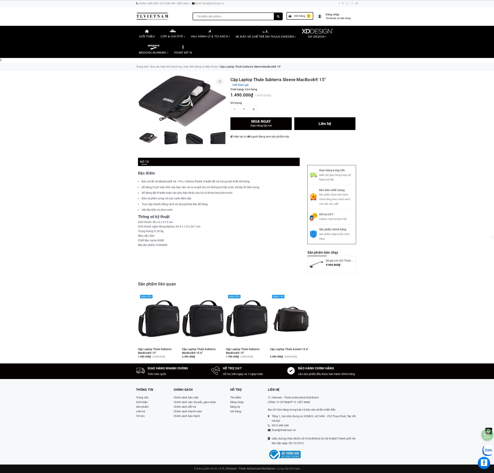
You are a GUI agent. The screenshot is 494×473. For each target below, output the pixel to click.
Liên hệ (140, 411)
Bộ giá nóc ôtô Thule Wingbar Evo (346, 260)
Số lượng (236, 102)
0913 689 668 (280, 425)
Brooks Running (153, 52)
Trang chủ (142, 397)
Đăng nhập (237, 402)
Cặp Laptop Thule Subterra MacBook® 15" (243, 351)
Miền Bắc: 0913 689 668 (161, 3)
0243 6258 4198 (337, 219)
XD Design (316, 36)
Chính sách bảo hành (187, 416)
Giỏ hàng (302, 15)
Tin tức (140, 416)
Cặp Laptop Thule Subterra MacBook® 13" (155, 351)
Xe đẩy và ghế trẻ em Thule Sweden (265, 36)
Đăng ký (235, 406)
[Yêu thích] (220, 82)
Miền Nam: (183, 3)
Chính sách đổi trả (185, 406)
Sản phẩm (142, 406)
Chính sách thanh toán (188, 411)
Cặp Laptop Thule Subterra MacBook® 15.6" (199, 351)
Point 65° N (183, 52)
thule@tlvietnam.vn (213, 3)
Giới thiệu (147, 36)
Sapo (297, 468)
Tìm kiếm (235, 397)
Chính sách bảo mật (186, 397)
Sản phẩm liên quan (157, 284)
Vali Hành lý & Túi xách (210, 36)
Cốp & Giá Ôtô (172, 36)
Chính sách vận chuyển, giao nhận (195, 402)
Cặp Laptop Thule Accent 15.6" (289, 349)
